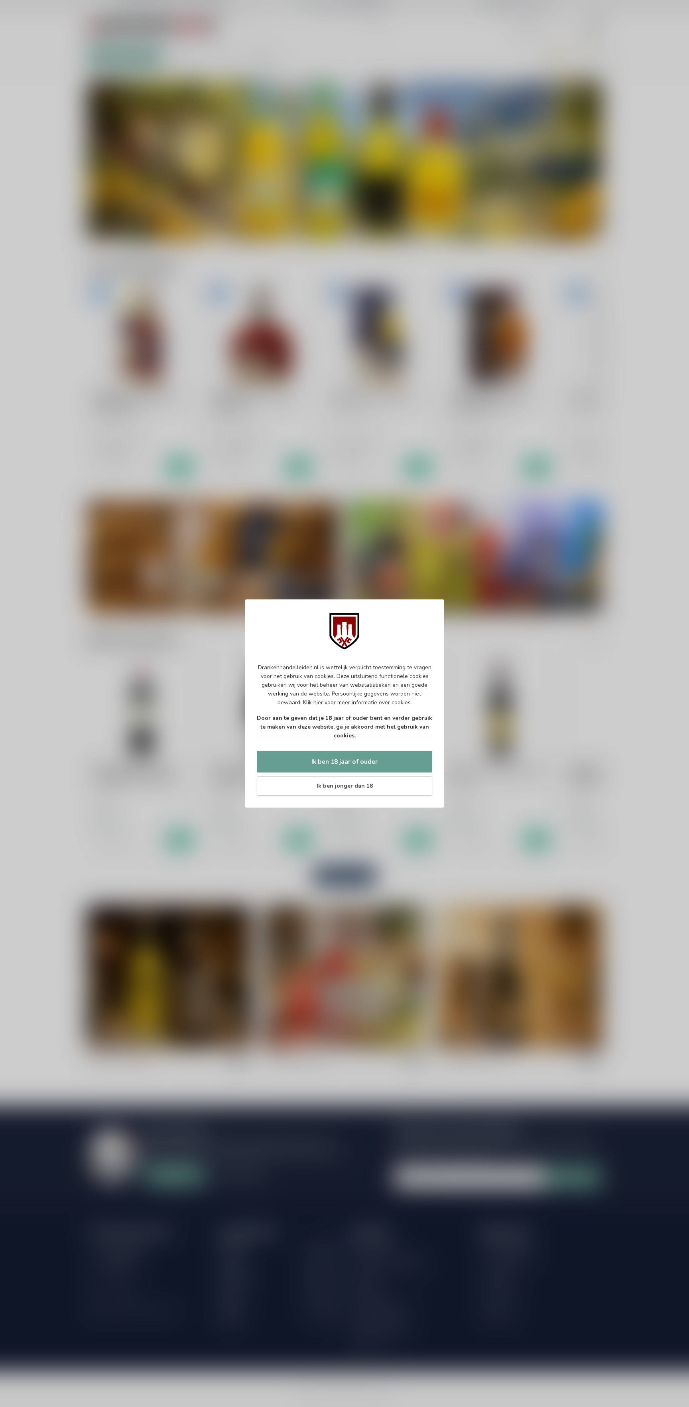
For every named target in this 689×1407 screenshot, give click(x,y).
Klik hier (313, 702)
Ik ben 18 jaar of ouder (344, 761)
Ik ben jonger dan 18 (345, 786)
